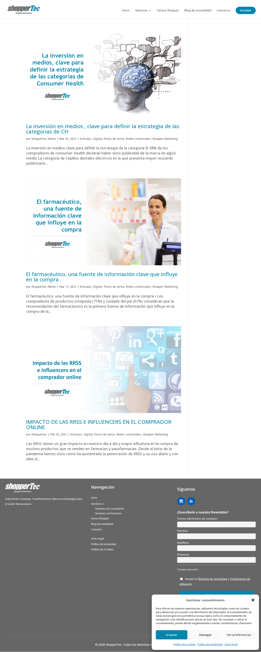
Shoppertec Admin (43, 139)
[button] (253, 600)
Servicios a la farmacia (108, 513)
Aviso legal (231, 644)
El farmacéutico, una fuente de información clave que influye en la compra (102, 276)
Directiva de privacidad (212, 578)
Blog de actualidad (197, 10)
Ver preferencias (239, 635)
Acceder (245, 10)
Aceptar (171, 635)
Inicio (126, 10)
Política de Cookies (184, 644)
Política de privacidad (210, 644)
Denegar (205, 635)
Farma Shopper (168, 10)
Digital (97, 139)
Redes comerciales (138, 139)
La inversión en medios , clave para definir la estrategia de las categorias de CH (102, 128)
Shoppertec (39, 434)
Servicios (141, 10)
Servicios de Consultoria (109, 508)
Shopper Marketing (165, 139)
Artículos (86, 139)
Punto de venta (114, 139)
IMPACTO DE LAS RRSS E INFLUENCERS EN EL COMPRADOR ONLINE (98, 424)
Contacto (223, 10)
